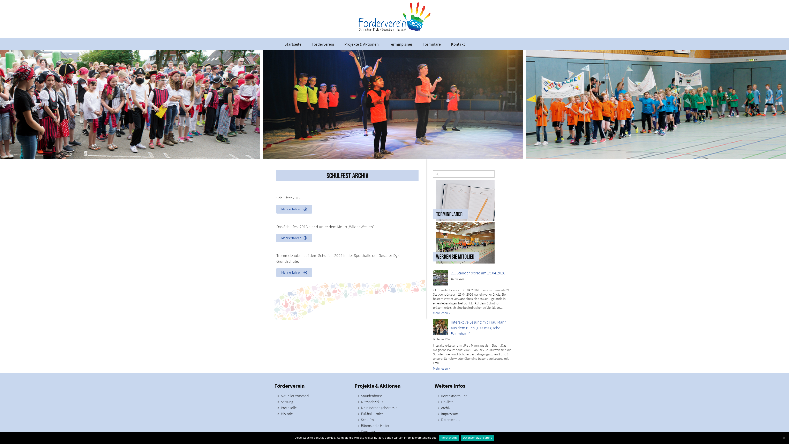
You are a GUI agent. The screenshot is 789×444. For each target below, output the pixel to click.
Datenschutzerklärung (477, 437)
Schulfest (368, 419)
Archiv (445, 407)
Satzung (287, 401)
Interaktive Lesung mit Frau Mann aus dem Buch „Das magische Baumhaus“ (479, 327)
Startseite (293, 44)
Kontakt (458, 44)
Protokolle (289, 407)
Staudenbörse (372, 395)
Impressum (449, 413)
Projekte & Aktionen (361, 44)
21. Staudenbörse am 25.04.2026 (478, 272)
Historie (287, 413)
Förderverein (323, 44)
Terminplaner (400, 44)
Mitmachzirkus (372, 401)
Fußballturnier (372, 413)
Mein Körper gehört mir (379, 407)
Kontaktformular (454, 395)
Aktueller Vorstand (295, 395)
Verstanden (449, 437)
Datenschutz (450, 419)
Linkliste (447, 401)
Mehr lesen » (441, 313)
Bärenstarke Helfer (375, 425)
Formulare (432, 44)
